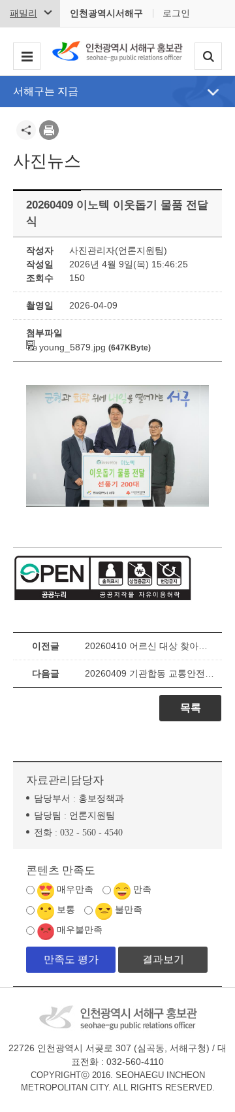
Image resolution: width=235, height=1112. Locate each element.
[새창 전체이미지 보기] (117, 506)
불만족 (128, 910)
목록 (190, 707)
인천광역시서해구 (106, 13)
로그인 (176, 13)
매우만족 (75, 889)
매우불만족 (79, 930)
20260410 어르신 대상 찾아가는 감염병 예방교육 (150, 646)
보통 (66, 910)
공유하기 (26, 130)
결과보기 (163, 959)
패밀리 (23, 13)
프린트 (49, 130)
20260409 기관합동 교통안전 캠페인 (150, 673)
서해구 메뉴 (27, 56)
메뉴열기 (213, 92)
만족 (142, 889)
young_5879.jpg (71, 347)
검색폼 (208, 56)
